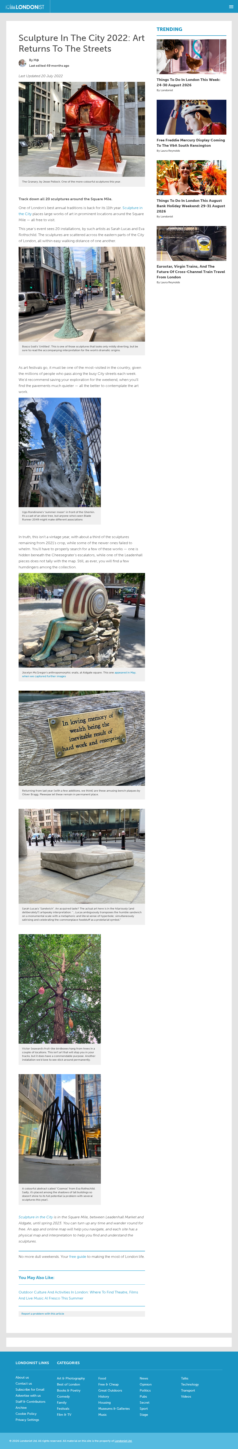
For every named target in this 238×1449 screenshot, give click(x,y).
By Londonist (165, 90)
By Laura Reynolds (168, 150)
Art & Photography (71, 1378)
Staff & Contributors (30, 1402)
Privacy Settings (27, 1420)
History (103, 1397)
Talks (184, 1378)
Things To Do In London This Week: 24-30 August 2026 (188, 82)
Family (61, 1403)
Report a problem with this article (42, 1313)
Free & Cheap (108, 1384)
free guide (77, 1256)
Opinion (146, 1384)
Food (102, 1378)
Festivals (63, 1409)
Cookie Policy (26, 1414)
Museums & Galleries (114, 1409)
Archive (21, 1408)
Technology (190, 1384)
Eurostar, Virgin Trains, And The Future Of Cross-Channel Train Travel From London (191, 271)
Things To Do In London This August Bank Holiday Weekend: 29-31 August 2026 (191, 205)
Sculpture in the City (36, 1217)
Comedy (63, 1397)
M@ (36, 60)
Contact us (24, 1384)
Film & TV (64, 1415)
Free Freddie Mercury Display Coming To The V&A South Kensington (191, 143)
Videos (186, 1397)
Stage (144, 1415)
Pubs (143, 1397)
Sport (144, 1409)
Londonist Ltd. (123, 1440)
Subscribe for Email (30, 1390)
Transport (188, 1390)
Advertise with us (28, 1396)
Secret (144, 1403)
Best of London (68, 1384)
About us (22, 1377)
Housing (104, 1403)
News (144, 1378)
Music (102, 1415)
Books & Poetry (68, 1390)
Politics (145, 1390)
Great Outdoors (110, 1390)
